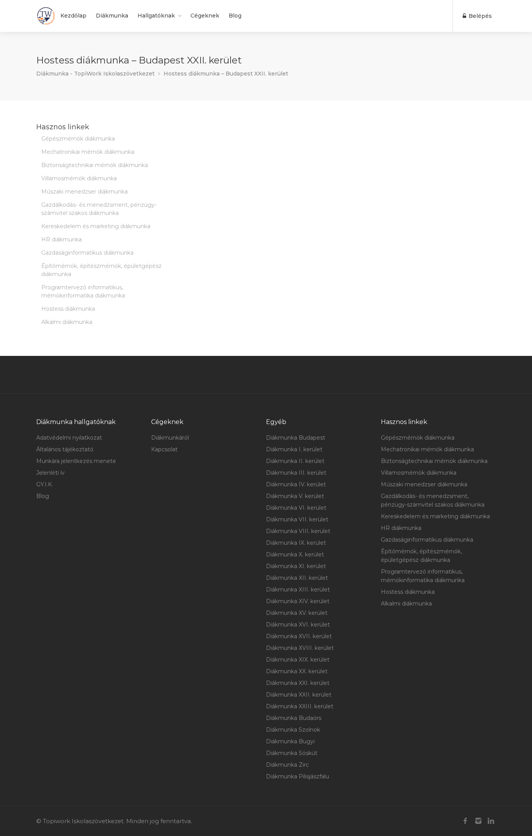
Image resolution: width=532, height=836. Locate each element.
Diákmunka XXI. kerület (297, 682)
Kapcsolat (164, 449)
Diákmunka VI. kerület (296, 507)
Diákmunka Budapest (295, 437)
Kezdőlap (73, 15)
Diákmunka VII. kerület (297, 519)
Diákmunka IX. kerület (296, 542)
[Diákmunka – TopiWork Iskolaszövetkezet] (46, 16)
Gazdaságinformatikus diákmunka (87, 252)
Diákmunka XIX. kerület (297, 659)
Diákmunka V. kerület (295, 496)
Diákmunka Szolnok (293, 729)
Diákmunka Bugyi (290, 741)
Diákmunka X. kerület (295, 554)
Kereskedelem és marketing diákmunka (95, 226)
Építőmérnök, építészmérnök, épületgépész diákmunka (101, 270)
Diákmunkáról (170, 437)
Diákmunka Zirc (287, 764)
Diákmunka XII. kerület (297, 577)
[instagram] (478, 821)
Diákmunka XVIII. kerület (300, 647)
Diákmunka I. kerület (294, 449)
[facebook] (465, 821)
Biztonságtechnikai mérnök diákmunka (94, 165)
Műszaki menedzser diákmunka (84, 191)
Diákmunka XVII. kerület (299, 636)
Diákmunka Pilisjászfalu (297, 776)
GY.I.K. (44, 484)
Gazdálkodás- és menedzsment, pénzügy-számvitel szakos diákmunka (99, 208)
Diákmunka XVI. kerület (298, 624)
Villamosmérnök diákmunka (79, 178)
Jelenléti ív (50, 472)
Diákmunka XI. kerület (296, 566)
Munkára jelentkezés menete (76, 461)
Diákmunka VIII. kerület (298, 531)
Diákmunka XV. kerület (297, 612)
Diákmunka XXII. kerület (298, 694)
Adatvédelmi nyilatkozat (69, 437)
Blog (235, 15)
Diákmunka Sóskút (291, 753)
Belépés (479, 15)
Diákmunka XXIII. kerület (299, 706)
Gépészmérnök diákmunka (78, 138)
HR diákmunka (61, 239)
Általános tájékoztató (64, 449)
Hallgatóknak (156, 15)
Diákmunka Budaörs (293, 718)
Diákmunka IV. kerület (296, 484)
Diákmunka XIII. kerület (298, 589)
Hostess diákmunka (68, 308)
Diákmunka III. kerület (296, 472)
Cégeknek (204, 15)
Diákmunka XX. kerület (297, 671)
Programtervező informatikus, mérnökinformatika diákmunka (83, 291)
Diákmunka (112, 15)
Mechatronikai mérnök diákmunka (87, 151)
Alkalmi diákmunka (66, 322)
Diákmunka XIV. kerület (297, 601)
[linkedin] (491, 821)
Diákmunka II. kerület (295, 461)
